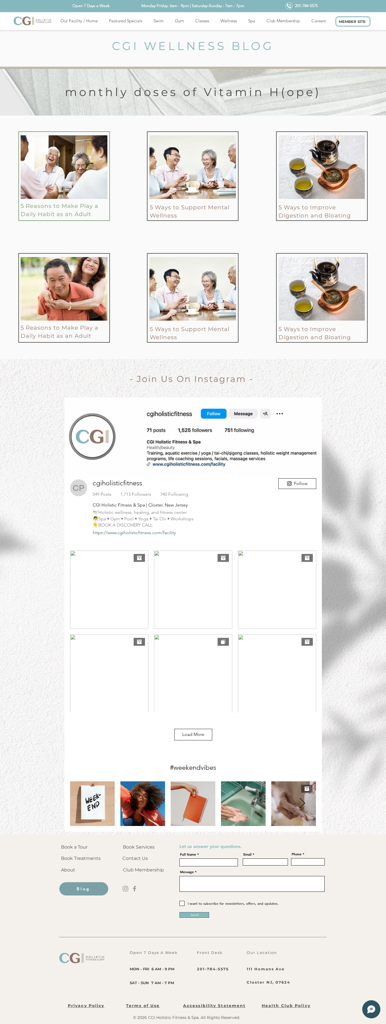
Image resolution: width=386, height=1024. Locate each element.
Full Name (188, 854)
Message (187, 871)
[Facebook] (134, 888)
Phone (297, 854)
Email (247, 854)
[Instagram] (125, 888)
